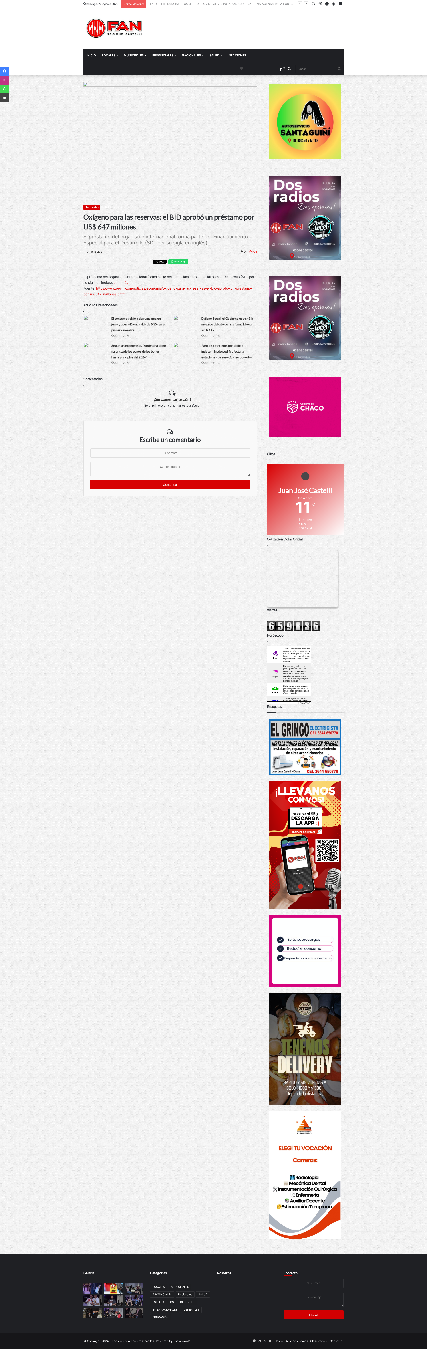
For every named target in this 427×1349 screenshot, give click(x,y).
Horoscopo (304, 703)
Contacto (291, 1273)
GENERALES (191, 1309)
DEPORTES (187, 1302)
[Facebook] (4, 71)
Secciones (237, 55)
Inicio (91, 55)
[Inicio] (114, 28)
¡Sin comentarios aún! (172, 399)
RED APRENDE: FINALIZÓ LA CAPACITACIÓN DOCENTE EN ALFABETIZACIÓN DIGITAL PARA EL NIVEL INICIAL (223, 4)
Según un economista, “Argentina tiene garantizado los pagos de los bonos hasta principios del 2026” (138, 351)
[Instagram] (4, 80)
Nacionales (191, 55)
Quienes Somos (297, 1341)
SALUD (214, 55)
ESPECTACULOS (163, 1302)
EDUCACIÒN (161, 1317)
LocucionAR (181, 1341)
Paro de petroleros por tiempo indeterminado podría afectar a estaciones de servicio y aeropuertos (227, 351)
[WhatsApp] (4, 89)
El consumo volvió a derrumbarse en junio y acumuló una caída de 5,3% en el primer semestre (138, 324)
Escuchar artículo (118, 207)
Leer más (121, 282)
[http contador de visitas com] (293, 630)
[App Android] (4, 97)
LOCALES (108, 55)
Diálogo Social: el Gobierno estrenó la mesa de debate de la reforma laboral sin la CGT (227, 324)
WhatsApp (179, 261)
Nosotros (224, 1273)
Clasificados (318, 1341)
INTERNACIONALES (165, 1309)
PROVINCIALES (162, 55)
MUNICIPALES (134, 55)
